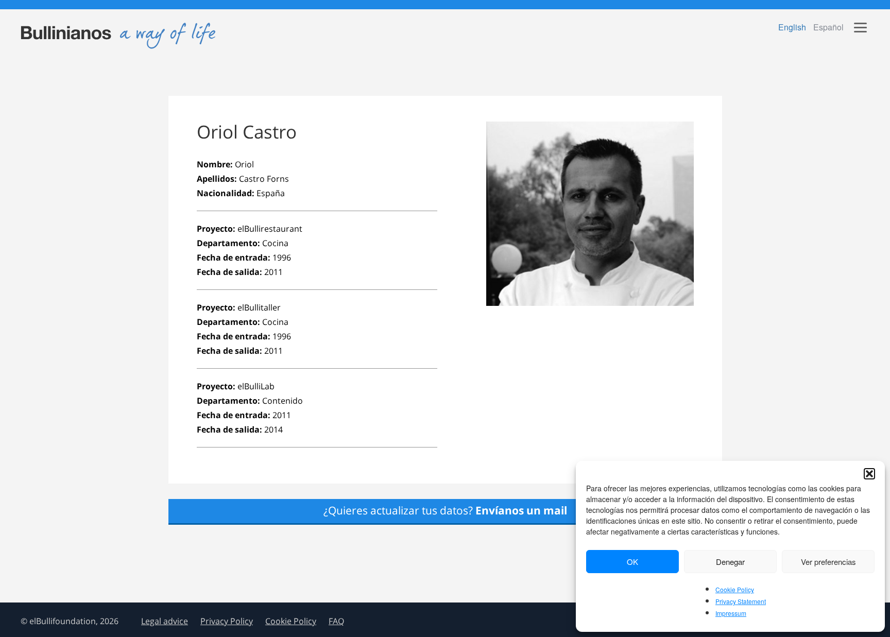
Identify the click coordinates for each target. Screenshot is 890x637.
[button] (869, 474)
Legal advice (164, 621)
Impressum (730, 613)
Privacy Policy (226, 621)
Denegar (730, 561)
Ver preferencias (828, 561)
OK (632, 561)
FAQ (336, 621)
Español (828, 27)
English (792, 27)
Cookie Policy (734, 589)
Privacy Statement (740, 601)
